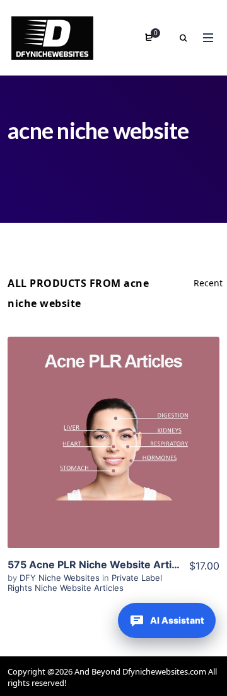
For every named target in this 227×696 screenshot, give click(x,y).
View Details (113, 442)
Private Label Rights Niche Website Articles (85, 583)
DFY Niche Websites (61, 578)
